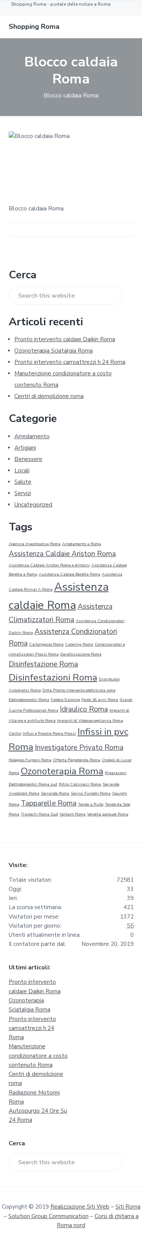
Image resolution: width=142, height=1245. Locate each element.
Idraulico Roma (84, 709)
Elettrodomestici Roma (29, 699)
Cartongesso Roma (46, 644)
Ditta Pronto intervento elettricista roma (78, 690)
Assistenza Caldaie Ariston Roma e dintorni (49, 565)
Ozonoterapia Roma (62, 771)
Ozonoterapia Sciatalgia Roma (53, 350)
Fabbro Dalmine (65, 699)
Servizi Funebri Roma (91, 793)
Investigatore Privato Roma (79, 748)
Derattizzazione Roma (80, 654)
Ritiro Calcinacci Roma (80, 784)
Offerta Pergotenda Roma (76, 760)
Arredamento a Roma (81, 544)
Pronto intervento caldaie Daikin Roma (64, 339)
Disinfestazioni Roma (53, 677)
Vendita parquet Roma (107, 814)
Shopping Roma (34, 26)
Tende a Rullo (90, 804)
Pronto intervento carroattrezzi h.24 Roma (69, 362)
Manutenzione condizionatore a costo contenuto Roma (38, 1056)
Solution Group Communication (48, 1216)
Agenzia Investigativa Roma (35, 544)
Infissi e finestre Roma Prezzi (49, 733)
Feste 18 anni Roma (99, 699)
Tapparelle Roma (48, 803)
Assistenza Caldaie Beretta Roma (69, 574)
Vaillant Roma (72, 814)
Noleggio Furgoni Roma (30, 760)
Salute (22, 482)
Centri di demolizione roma (49, 396)
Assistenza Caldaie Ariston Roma (62, 554)
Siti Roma (127, 1207)
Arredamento (32, 436)
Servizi (22, 493)
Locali (22, 470)
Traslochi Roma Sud (39, 814)
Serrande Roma (55, 793)
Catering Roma (79, 644)
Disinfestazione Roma (43, 664)
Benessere (28, 459)
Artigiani (25, 448)
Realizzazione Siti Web (79, 1207)
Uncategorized (33, 504)
